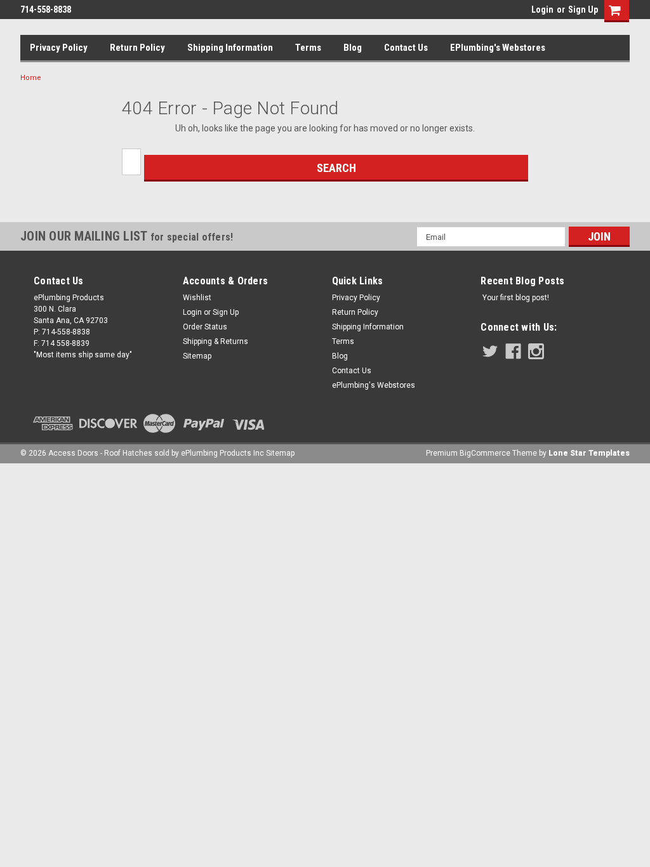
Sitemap (197, 356)
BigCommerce (485, 453)
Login (542, 9)
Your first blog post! (515, 297)
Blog (352, 47)
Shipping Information (230, 47)
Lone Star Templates (589, 453)
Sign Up (583, 9)
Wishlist (197, 297)
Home (30, 78)
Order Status (205, 326)
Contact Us (406, 47)
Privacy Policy (59, 47)
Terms (308, 47)
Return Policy (137, 47)
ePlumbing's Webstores (497, 47)
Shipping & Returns (215, 341)
